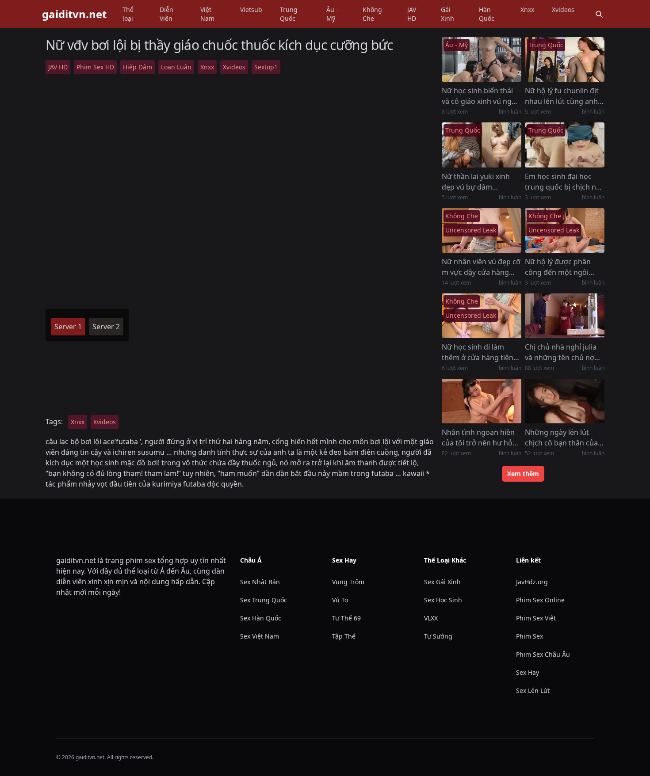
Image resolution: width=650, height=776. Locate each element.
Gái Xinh (447, 14)
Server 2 (106, 326)
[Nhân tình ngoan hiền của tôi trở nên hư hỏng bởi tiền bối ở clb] (481, 401)
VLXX (431, 618)
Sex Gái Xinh (442, 582)
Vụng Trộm (348, 582)
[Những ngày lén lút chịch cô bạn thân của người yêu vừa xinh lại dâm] (564, 401)
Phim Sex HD (95, 67)
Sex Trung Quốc (263, 600)
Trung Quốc (289, 14)
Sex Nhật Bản (260, 582)
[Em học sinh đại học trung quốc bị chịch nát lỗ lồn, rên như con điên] (564, 144)
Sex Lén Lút (533, 690)
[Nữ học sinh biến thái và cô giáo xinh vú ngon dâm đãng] (481, 59)
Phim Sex (529, 636)
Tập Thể (344, 636)
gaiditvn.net (74, 14)
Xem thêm (523, 473)
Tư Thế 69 (346, 618)
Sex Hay (527, 672)
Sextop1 (266, 67)
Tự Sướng (438, 636)
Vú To (340, 600)
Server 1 (68, 326)
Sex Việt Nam (259, 636)
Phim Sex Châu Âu (543, 654)
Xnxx (527, 9)
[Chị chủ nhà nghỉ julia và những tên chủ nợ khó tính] (564, 315)
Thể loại (128, 14)
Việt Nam (207, 14)
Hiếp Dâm (137, 67)
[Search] (599, 14)
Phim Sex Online (540, 600)
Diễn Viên (166, 14)
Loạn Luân (176, 67)
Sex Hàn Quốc (260, 618)
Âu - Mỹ (332, 14)
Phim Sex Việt (536, 618)
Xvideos (563, 9)
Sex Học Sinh (443, 600)
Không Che (372, 14)
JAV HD (411, 14)
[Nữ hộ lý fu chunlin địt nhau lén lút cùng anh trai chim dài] (564, 59)
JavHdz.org (532, 582)
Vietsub (251, 9)
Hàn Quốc (486, 14)
